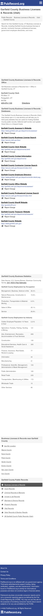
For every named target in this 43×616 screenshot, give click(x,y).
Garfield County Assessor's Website (16, 128)
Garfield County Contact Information (16, 156)
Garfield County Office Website (14, 184)
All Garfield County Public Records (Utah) (18, 516)
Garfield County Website (11, 221)
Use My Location (10, 446)
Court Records (9, 489)
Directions (26, 103)
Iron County (5, 473)
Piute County (5, 458)
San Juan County (7, 470)
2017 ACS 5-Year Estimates (16, 283)
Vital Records (9, 508)
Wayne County (6, 450)
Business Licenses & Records (14, 485)
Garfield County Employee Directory (16, 174)
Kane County (5, 454)
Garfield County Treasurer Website (15, 211)
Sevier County (6, 462)
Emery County (6, 466)
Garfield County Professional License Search (20, 193)
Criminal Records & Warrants (14, 493)
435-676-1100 (6, 103)
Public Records (6, 17)
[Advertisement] (21, 54)
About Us (4, 568)
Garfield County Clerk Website (13, 147)
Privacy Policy (5, 575)
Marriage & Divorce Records (14, 500)
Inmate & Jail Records (12, 496)
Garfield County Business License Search (18, 137)
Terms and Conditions (8, 578)
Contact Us (4, 571)
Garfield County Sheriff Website (14, 202)
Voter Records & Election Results (15, 512)
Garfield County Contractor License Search (19, 165)
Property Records (10, 504)
